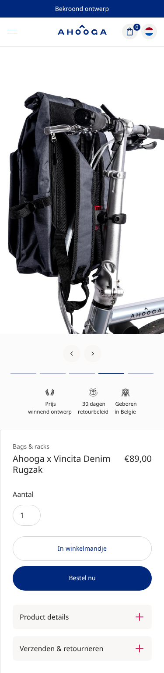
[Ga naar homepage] (82, 32)
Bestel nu (82, 578)
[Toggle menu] (12, 31)
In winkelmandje (82, 548)
